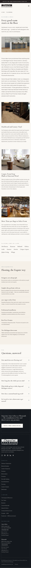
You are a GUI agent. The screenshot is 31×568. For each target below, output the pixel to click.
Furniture (3, 476)
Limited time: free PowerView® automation (15, 1)
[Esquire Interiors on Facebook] (4, 455)
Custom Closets (5, 486)
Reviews (3, 503)
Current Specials (5, 505)
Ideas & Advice (4, 508)
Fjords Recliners (5, 481)
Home (3, 12)
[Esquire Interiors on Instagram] (2, 455)
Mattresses (4, 489)
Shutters (3, 471)
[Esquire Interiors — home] (6, 5)
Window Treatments (6, 463)
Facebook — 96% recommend (8, 516)
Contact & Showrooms (6, 510)
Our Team (3, 500)
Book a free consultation (12, 425)
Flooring (3, 484)
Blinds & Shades (5, 466)
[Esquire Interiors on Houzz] (10, 455)
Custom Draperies (5, 468)
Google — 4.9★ (5, 513)
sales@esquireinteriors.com (7, 564)
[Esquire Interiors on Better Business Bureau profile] (13, 455)
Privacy (16, 564)
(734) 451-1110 (4, 545)
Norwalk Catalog (5, 479)
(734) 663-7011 (4, 529)
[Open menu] (28, 5)
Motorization (4, 474)
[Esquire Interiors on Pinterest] (7, 455)
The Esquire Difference (6, 497)
